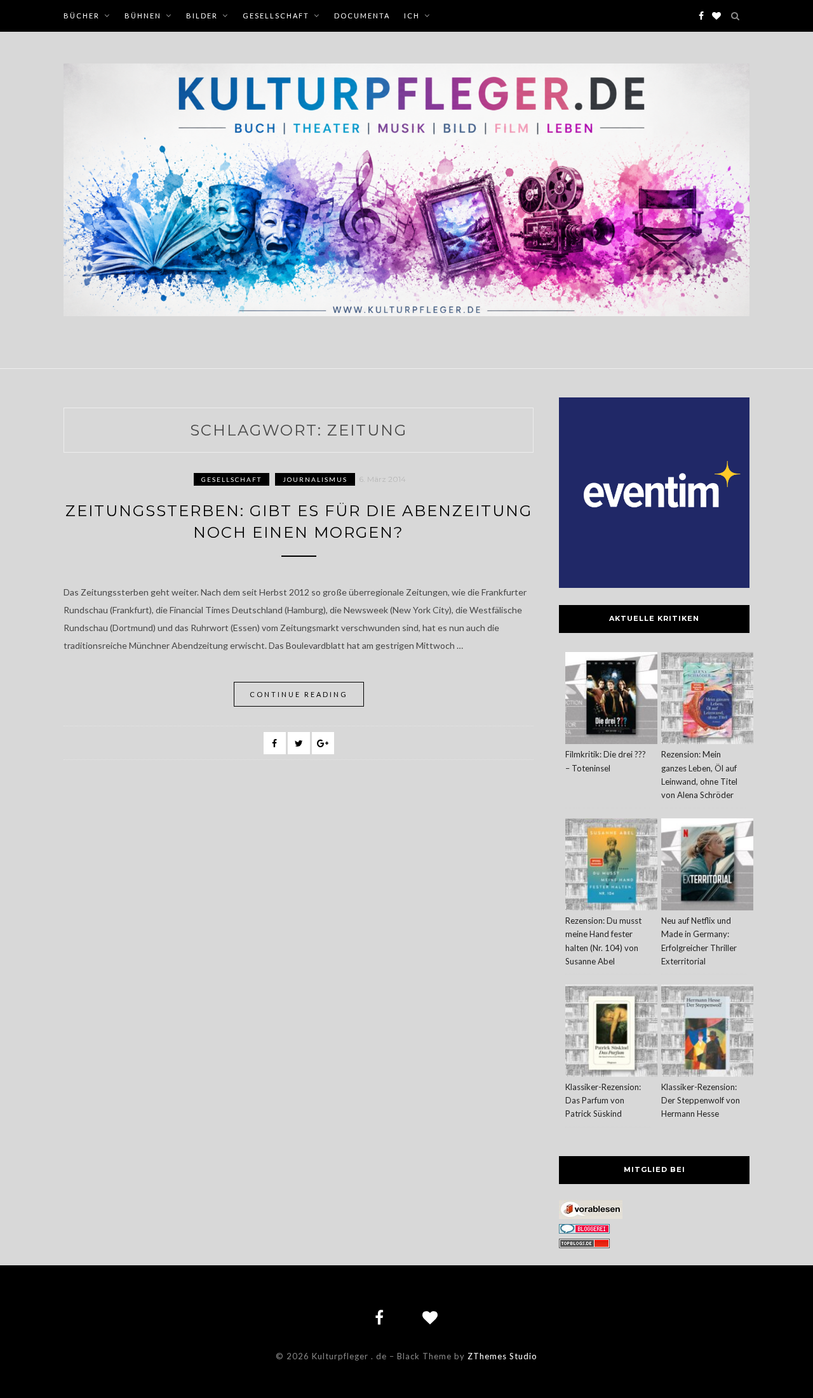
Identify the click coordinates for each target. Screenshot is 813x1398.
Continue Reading (299, 694)
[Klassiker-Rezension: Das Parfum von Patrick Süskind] (611, 1033)
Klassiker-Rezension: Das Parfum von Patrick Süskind (603, 1100)
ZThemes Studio (502, 1356)
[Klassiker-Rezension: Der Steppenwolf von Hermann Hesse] (707, 1033)
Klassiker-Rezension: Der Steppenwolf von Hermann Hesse (700, 1100)
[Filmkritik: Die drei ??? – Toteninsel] (611, 700)
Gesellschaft (276, 15)
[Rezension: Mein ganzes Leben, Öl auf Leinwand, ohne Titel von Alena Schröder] (707, 700)
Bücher (82, 15)
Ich (412, 15)
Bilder (202, 15)
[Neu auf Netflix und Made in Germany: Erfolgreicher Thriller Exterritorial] (707, 866)
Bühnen (142, 15)
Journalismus (315, 479)
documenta (362, 15)
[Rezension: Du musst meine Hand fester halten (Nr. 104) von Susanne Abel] (611, 866)
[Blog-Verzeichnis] (584, 1230)
